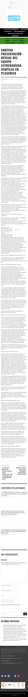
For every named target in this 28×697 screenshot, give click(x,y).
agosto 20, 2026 (12, 534)
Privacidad (24, 693)
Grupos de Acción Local (15, 33)
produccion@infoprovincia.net (7, 658)
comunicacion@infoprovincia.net (8, 663)
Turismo (7, 40)
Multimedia (20, 42)
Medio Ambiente (10, 42)
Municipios (15, 35)
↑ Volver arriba (14, 694)
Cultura (14, 40)
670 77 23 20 (18, 658)
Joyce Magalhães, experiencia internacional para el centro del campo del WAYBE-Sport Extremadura (13, 531)
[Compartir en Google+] (21, 79)
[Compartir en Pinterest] (24, 79)
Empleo (7, 38)
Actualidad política (18, 38)
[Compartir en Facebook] (17, 79)
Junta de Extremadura (11, 29)
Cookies (14, 693)
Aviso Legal (18, 693)
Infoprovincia (4, 79)
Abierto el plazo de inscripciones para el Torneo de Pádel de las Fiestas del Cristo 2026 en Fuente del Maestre (13, 513)
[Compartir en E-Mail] (26, 79)
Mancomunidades (19, 31)
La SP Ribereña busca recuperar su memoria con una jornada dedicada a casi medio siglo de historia (14, 494)
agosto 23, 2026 (12, 515)
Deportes (22, 40)
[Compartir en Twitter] (19, 79)
